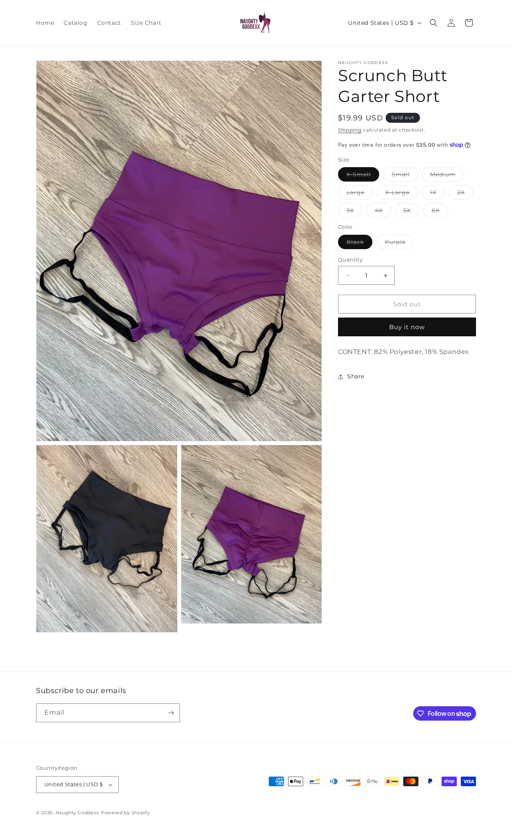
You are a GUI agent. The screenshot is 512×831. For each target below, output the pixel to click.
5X (411, 212)
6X (440, 212)
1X (437, 194)
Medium (447, 176)
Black (359, 243)
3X (354, 212)
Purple (399, 243)
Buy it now (407, 327)
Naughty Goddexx (78, 812)
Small (405, 176)
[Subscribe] (171, 712)
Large (359, 194)
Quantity (350, 259)
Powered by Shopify (125, 812)
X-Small (362, 176)
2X (465, 194)
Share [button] (355, 376)
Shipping (350, 130)
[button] (433, 23)
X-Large (401, 194)
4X (383, 212)
